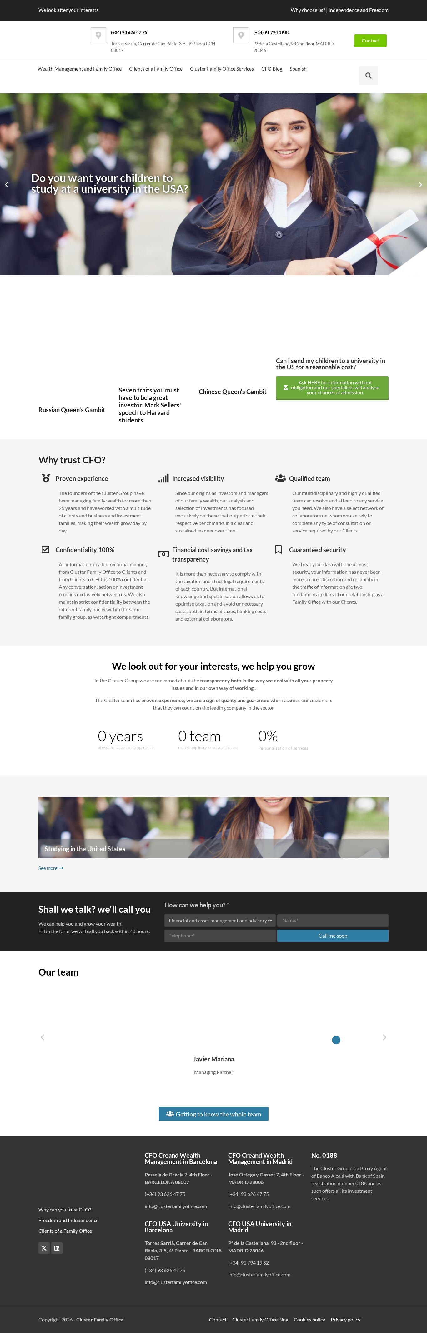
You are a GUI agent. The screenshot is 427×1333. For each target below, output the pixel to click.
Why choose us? (308, 10)
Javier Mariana (213, 1059)
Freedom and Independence (68, 1220)
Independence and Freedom (359, 10)
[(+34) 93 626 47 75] (98, 35)
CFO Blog (271, 69)
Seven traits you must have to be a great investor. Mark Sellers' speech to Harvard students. (150, 405)
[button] (6, 184)
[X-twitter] (44, 1248)
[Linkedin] (57, 1248)
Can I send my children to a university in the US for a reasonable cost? (330, 364)
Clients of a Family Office (156, 69)
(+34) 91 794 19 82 (272, 32)
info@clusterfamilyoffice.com (176, 1206)
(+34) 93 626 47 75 (129, 32)
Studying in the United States (85, 848)
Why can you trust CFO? (64, 1209)
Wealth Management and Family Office (80, 69)
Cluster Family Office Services (222, 69)
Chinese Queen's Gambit (233, 391)
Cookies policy (309, 1319)
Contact (218, 1319)
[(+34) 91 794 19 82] (241, 35)
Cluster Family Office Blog (260, 1319)
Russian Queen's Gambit (71, 409)
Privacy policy (345, 1319)
